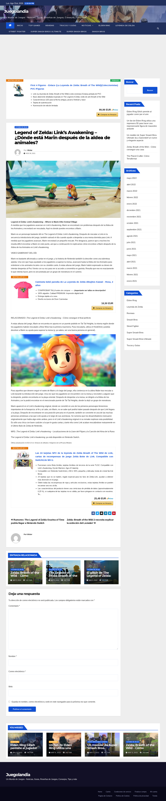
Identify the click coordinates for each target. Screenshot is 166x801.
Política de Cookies (123, 796)
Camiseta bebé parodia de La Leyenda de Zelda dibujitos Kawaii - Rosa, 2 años (74, 284)
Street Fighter (17, 31)
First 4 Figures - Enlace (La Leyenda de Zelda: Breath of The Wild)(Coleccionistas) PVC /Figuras (74, 87)
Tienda (154, 796)
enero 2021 (132, 281)
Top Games (34, 25)
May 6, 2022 (17, 752)
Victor (29, 150)
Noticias (87, 25)
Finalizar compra (140, 792)
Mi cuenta (153, 792)
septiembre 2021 (134, 230)
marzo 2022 (132, 191)
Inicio (20, 25)
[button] (158, 28)
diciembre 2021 (133, 210)
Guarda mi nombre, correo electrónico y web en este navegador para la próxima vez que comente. (54, 702)
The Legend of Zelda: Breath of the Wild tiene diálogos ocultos (62, 577)
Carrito (108, 792)
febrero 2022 (132, 197)
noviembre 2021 (134, 217)
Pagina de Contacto (105, 796)
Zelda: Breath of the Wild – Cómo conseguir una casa (24, 575)
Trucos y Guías (68, 25)
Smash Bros (98, 31)
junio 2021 (131, 249)
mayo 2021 (132, 255)
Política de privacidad (141, 796)
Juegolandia (16, 11)
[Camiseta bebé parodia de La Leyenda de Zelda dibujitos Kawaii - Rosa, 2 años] (23, 290)
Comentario (14, 606)
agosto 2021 (132, 236)
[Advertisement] (83, 53)
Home (100, 792)
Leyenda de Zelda (125, 25)
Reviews (49, 25)
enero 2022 (132, 204)
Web (11, 687)
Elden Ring (104, 25)
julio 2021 (131, 242)
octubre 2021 (132, 223)
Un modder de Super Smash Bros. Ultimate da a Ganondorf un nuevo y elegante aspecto (142, 138)
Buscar (130, 82)
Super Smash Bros (77, 31)
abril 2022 (131, 185)
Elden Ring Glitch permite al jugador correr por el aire (23, 748)
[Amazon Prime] (114, 110)
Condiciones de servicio (122, 792)
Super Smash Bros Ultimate (46, 31)
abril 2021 (131, 262)
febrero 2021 (132, 275)
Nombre (13, 656)
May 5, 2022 (94, 752)
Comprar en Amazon (108, 114)
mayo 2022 (132, 178)
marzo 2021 (132, 268)
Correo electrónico (17, 671)
